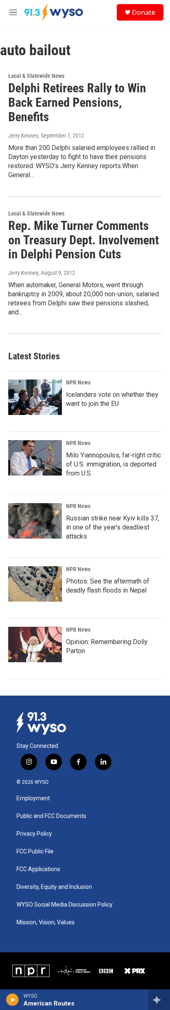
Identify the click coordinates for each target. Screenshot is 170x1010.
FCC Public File (35, 851)
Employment (33, 798)
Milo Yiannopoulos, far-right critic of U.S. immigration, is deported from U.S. (113, 464)
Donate (143, 12)
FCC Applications (38, 869)
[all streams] (159, 999)
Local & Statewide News (36, 76)
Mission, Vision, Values (46, 922)
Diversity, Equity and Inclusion (54, 887)
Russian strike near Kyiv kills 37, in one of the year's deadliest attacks (112, 527)
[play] (12, 1000)
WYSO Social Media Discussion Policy (65, 905)
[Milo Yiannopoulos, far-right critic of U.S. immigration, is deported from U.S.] (35, 458)
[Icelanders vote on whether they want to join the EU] (35, 397)
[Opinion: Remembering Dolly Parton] (35, 644)
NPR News (78, 382)
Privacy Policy (34, 834)
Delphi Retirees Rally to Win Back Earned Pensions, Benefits (77, 102)
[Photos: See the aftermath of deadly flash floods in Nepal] (35, 584)
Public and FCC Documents (51, 816)
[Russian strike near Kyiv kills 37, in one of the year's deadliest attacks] (35, 521)
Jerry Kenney (23, 135)
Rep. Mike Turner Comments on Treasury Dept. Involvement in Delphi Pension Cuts (83, 240)
